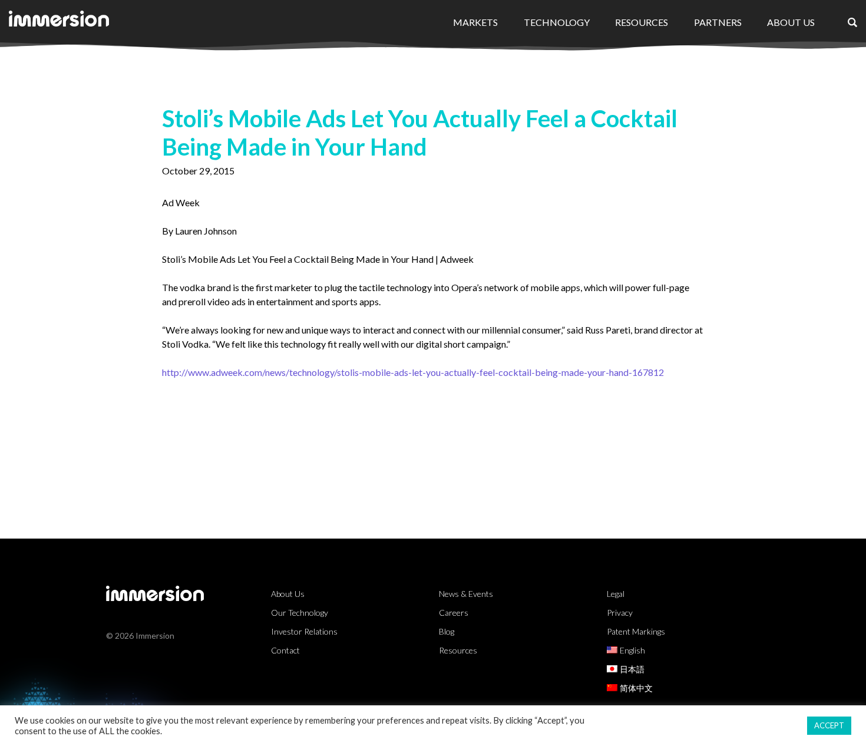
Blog (446, 631)
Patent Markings (636, 631)
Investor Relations (304, 631)
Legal (615, 594)
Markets (475, 22)
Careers (453, 613)
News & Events (466, 594)
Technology (557, 22)
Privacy (620, 613)
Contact (285, 650)
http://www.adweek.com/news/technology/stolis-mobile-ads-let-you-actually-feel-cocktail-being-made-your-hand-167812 (413, 372)
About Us (791, 22)
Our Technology (299, 613)
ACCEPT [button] (829, 725)
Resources (641, 22)
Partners (718, 22)
